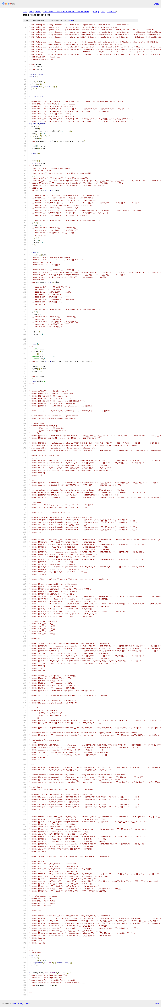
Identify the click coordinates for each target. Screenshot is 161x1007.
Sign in (156, 4)
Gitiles (14, 1003)
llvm (25, 11)
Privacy (20, 1003)
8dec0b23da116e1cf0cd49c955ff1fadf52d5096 (66, 11)
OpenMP (111, 11)
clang (96, 11)
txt (151, 1003)
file (71, 20)
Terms (27, 1003)
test (103, 11)
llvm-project (35, 11)
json (157, 1003)
